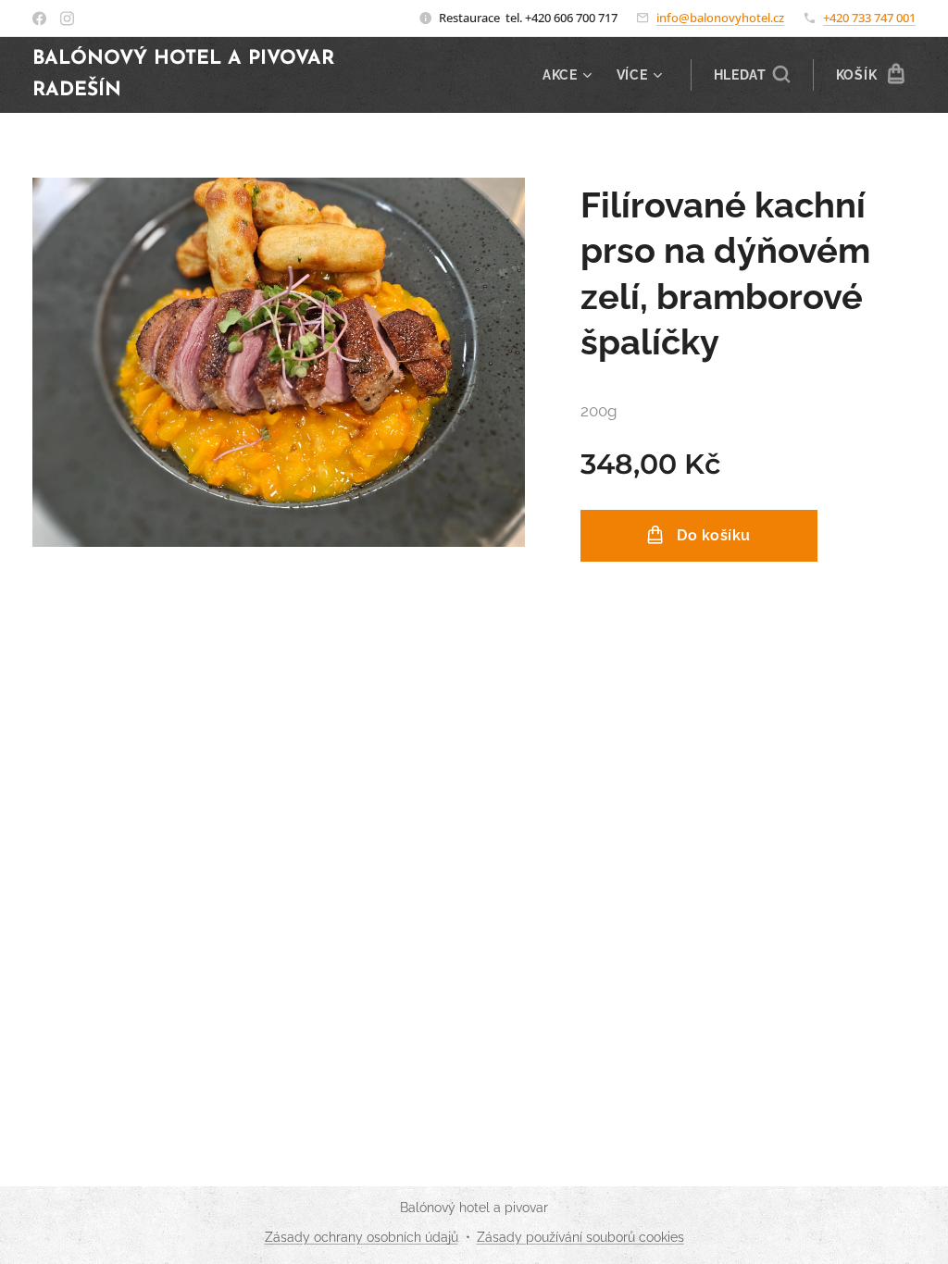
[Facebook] (39, 18)
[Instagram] (67, 18)
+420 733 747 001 (869, 17)
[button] (752, 75)
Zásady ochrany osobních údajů (361, 1237)
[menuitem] (570, 75)
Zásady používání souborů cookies (580, 1237)
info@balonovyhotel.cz (720, 17)
